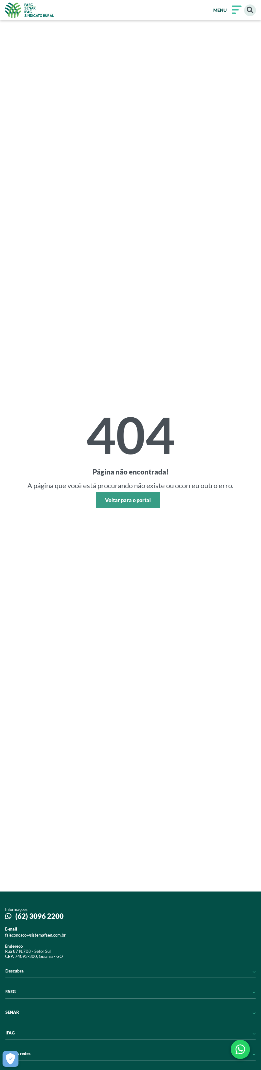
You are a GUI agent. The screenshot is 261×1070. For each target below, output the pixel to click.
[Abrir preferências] (10, 1059)
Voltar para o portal (128, 500)
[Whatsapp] (240, 1049)
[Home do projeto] (29, 10)
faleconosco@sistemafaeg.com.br (35, 935)
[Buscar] (250, 10)
